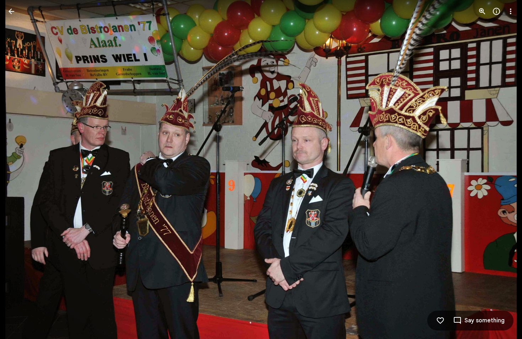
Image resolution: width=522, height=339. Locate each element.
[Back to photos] (11, 11)
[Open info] (496, 11)
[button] (20, 169)
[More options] (511, 11)
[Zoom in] (482, 11)
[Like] (440, 320)
